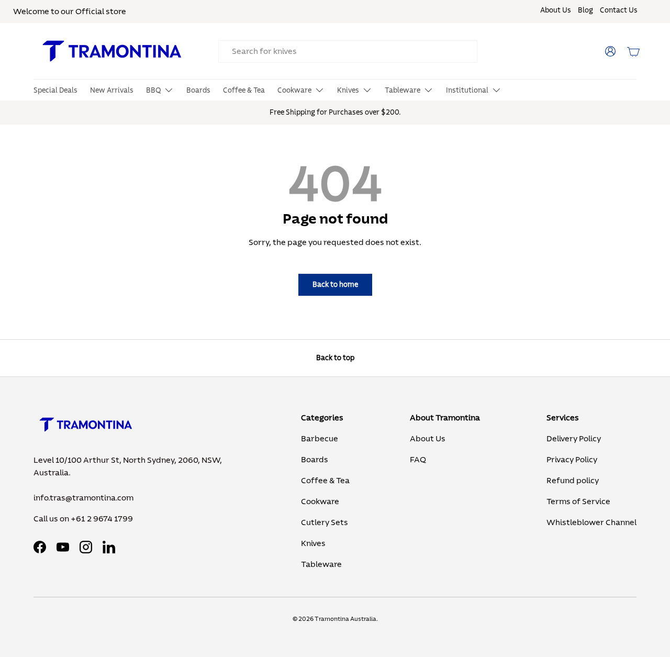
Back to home (335, 284)
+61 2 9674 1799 (102, 519)
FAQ (418, 459)
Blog (585, 10)
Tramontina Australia (345, 619)
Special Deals (55, 90)
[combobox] (347, 51)
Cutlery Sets (324, 522)
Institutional (467, 90)
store (116, 11)
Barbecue (319, 439)
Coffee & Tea (244, 90)
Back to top (335, 358)
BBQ (153, 90)
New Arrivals (111, 90)
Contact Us (619, 10)
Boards (198, 90)
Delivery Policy (573, 439)
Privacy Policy (571, 459)
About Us (555, 10)
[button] (633, 51)
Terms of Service (578, 501)
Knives (348, 90)
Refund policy (572, 480)
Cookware (294, 90)
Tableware (402, 90)
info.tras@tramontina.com (83, 498)
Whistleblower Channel (591, 522)
